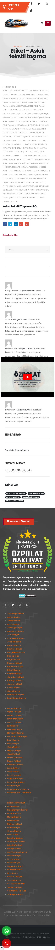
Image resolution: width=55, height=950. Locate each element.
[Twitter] (39, 3)
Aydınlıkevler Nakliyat (16, 638)
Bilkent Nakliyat (13, 670)
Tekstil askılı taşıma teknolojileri (31, 182)
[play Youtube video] (27, 377)
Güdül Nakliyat (13, 754)
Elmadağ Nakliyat (15, 715)
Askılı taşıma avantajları (13, 91)
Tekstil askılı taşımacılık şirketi (16, 186)
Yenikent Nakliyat (14, 887)
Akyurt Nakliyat (13, 624)
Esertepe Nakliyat (14, 729)
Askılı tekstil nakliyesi (34, 125)
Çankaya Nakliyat (15, 680)
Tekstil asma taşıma (21, 190)
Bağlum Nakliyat (14, 649)
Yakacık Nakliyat (14, 880)
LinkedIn (16, 224)
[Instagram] (46, 3)
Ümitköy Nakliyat (14, 877)
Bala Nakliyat (13, 656)
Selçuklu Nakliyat (14, 845)
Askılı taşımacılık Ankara (13, 121)
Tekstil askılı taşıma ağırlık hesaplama (30, 148)
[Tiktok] (31, 10)
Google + (21, 224)
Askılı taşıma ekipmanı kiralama (30, 95)
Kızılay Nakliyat (13, 806)
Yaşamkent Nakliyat (15, 884)
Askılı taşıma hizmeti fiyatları (29, 102)
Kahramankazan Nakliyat (18, 789)
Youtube (18, 470)
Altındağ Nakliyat (14, 628)
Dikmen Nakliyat (14, 708)
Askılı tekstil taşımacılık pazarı (24, 137)
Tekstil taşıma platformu (29, 194)
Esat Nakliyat (12, 726)
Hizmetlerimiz (8, 87)
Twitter (10, 224)
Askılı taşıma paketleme (22, 110)
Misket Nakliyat (13, 820)
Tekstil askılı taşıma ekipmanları (27, 156)
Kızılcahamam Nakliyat (17, 810)
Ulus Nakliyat (12, 873)
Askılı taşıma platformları (22, 114)
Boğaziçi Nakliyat (14, 673)
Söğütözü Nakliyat (15, 866)
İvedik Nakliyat (13, 772)
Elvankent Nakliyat (15, 719)
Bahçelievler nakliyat (16, 652)
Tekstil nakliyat (36, 190)
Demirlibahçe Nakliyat (16, 698)
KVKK (39, 937)
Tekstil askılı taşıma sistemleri (35, 175)
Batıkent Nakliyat (14, 663)
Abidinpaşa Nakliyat (15, 614)
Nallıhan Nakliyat (14, 824)
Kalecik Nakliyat (14, 775)
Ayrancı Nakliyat (14, 642)
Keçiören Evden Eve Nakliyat (19, 793)
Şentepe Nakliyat (14, 848)
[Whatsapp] (27, 605)
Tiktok (29, 470)
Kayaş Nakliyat (13, 786)
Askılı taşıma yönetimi (41, 117)
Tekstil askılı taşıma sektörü (32, 171)
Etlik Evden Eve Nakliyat (17, 736)
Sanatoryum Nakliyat (16, 841)
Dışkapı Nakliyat (14, 712)
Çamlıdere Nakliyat (15, 677)
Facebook (5, 224)
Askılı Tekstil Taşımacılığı (20, 206)
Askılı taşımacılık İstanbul (14, 125)
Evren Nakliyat (13, 740)
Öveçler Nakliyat (14, 831)
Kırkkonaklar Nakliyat (16, 803)
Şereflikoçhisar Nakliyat (17, 852)
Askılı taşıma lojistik (24, 106)
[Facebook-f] (6, 605)
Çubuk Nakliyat (13, 691)
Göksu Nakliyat (13, 747)
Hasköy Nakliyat (14, 761)
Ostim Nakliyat (13, 827)
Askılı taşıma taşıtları (23, 117)
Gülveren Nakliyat (14, 757)
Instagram (24, 470)
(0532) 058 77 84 (13, 7)
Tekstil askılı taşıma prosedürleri (26, 167)
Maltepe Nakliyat (14, 813)
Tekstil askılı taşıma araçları (15, 152)
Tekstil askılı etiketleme (26, 140)
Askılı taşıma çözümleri (34, 91)
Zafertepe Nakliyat (15, 894)
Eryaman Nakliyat (15, 722)
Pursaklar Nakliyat (15, 838)
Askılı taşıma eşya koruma (32, 98)
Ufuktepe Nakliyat (14, 870)
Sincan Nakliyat (14, 859)
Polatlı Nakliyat (13, 834)
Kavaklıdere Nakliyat (16, 782)
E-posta (27, 224)
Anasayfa (17, 46)
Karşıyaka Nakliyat (15, 779)
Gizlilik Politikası (29, 937)
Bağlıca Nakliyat (14, 645)
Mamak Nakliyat (14, 817)
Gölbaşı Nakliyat (14, 750)
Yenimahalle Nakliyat (16, 891)
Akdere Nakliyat (14, 617)
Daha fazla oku (10, 235)
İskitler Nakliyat (13, 768)
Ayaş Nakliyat (13, 635)
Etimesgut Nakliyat (15, 733)
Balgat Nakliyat (13, 659)
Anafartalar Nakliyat (15, 631)
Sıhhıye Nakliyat (14, 856)
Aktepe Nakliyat (13, 621)
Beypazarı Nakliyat (15, 666)
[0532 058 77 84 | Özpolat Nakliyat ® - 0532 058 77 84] (16, 23)
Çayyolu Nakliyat (14, 684)
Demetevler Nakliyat (15, 695)
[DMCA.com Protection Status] (27, 596)
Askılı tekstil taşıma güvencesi (27, 129)
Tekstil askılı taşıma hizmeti (33, 159)
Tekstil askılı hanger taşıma (25, 144)
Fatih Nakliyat (13, 743)
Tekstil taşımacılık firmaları (26, 198)
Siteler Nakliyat (13, 863)
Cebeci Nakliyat (14, 687)
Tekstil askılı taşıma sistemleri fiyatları (19, 178)
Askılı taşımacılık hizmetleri (35, 121)
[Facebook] (31, 3)
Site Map (46, 937)
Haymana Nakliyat (15, 764)
